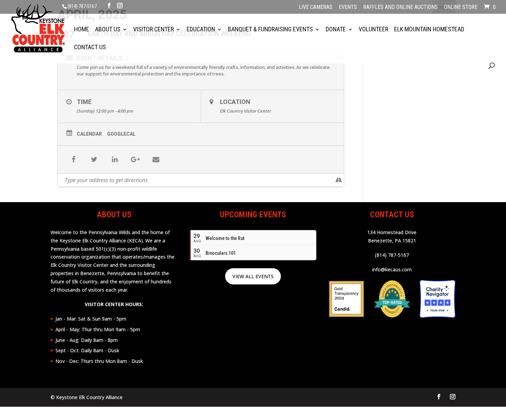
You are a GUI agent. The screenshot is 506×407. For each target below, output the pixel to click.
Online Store (460, 7)
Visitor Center (153, 30)
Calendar (89, 134)
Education (201, 30)
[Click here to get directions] (338, 180)
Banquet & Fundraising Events (270, 30)
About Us (107, 30)
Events (348, 7)
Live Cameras (316, 7)
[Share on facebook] (73, 159)
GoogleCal (121, 134)
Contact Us (90, 48)
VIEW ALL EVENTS (253, 276)
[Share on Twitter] (94, 159)
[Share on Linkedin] (114, 159)
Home (81, 30)
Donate (336, 30)
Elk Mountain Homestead (429, 30)
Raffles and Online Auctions (400, 7)
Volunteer (373, 30)
